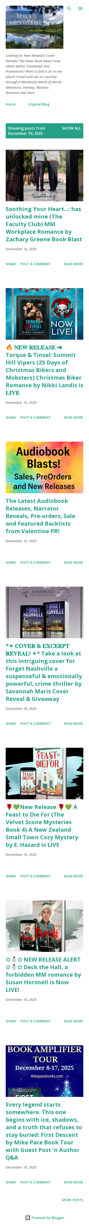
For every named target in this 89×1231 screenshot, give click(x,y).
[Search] (69, 8)
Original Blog (38, 104)
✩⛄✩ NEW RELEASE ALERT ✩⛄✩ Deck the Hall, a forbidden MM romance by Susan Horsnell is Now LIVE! (43, 974)
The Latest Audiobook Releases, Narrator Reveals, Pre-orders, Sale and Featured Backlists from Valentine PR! (40, 516)
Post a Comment (35, 264)
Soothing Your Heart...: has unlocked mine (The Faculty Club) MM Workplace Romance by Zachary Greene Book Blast (44, 224)
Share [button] (11, 264)
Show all (71, 128)
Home (10, 104)
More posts (72, 1200)
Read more (73, 264)
